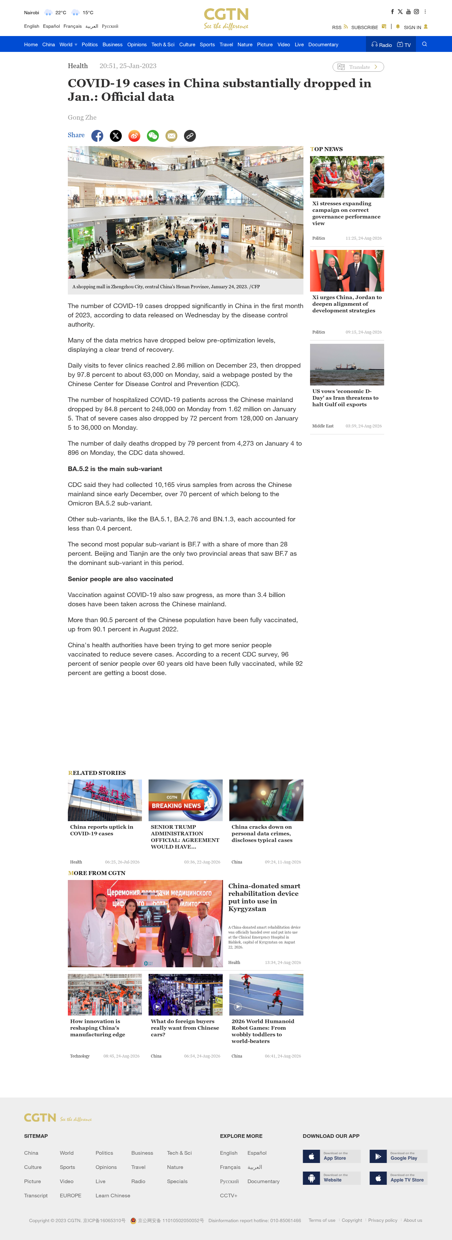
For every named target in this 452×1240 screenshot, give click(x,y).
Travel (226, 44)
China (48, 44)
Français (73, 26)
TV (408, 45)
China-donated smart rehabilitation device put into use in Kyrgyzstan (264, 897)
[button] (157, 1007)
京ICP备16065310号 (104, 1220)
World (67, 44)
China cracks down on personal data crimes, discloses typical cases (262, 833)
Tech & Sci (163, 44)
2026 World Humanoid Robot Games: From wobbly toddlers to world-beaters (263, 1031)
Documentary (323, 44)
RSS (336, 27)
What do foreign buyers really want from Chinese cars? (185, 1027)
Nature (245, 44)
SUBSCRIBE (364, 27)
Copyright (352, 1220)
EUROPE (70, 1195)
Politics (90, 44)
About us (413, 1220)
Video (284, 44)
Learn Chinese (113, 1195)
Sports (207, 44)
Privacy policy (382, 1220)
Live (299, 44)
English (31, 26)
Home (31, 44)
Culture (187, 44)
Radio (385, 45)
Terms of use (322, 1220)
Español (51, 26)
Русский (110, 26)
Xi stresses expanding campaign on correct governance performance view (346, 213)
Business (113, 44)
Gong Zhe (82, 117)
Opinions (137, 44)
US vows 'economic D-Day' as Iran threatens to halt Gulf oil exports (345, 397)
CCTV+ (229, 1195)
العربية (91, 26)
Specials (177, 1181)
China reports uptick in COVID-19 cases (101, 830)
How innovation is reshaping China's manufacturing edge (97, 1027)
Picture (265, 44)
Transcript (36, 1195)
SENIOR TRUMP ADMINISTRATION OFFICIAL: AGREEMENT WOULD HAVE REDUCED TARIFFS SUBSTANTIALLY (185, 837)
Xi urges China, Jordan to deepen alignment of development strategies (347, 303)
